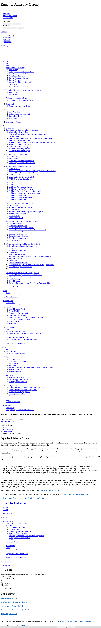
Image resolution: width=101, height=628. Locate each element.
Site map (6, 14)
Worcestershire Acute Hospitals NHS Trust (16, 610)
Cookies (90, 621)
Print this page (23, 498)
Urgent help (10, 35)
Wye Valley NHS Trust (9, 614)
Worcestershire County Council (12, 606)
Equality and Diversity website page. (76, 494)
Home (5, 427)
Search (3, 419)
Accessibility (5, 10)
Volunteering (8, 431)
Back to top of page (10, 498)
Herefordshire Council (9, 598)
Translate (4, 32)
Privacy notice (72, 621)
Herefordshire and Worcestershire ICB (15, 602)
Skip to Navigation (10, 16)
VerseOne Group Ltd (17, 625)
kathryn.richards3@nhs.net (49, 490)
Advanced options (7, 421)
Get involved (8, 429)
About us (63, 621)
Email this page (33, 498)
